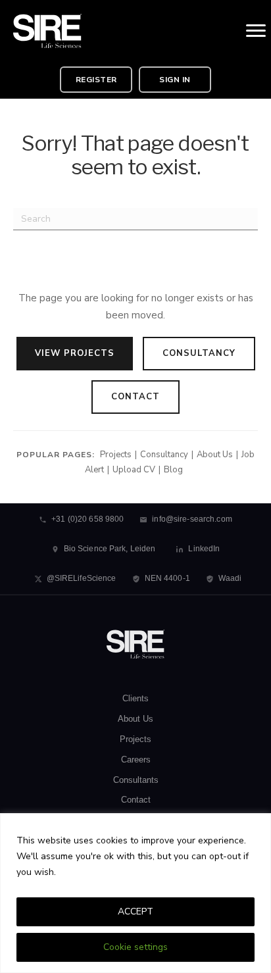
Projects (116, 455)
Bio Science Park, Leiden (110, 548)
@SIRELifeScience (81, 578)
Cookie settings (135, 947)
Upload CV (133, 470)
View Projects (74, 353)
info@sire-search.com (192, 519)
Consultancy (198, 353)
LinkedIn (204, 548)
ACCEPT (135, 911)
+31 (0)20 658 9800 (87, 519)
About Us (215, 455)
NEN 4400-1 (167, 578)
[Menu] (256, 31)
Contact (135, 397)
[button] (96, 79)
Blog (173, 470)
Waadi (230, 578)
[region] (135, 893)
